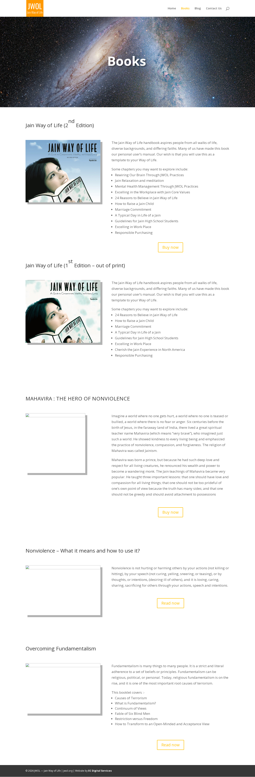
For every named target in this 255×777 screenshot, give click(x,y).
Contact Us (214, 8)
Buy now (170, 247)
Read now (170, 603)
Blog (198, 8)
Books (185, 8)
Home (172, 8)
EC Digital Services (100, 770)
